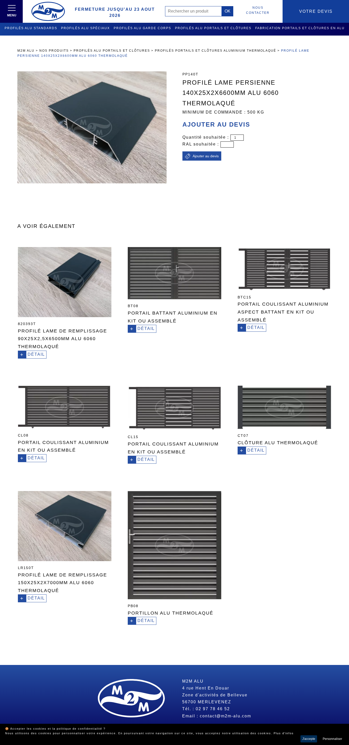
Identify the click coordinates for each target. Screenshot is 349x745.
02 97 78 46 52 (213, 709)
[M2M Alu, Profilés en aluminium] (48, 11)
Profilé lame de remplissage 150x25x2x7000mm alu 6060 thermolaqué (62, 582)
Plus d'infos (284, 733)
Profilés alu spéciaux (85, 28)
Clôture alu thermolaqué (278, 442)
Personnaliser (332, 739)
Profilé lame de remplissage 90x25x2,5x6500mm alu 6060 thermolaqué (62, 338)
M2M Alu (25, 50)
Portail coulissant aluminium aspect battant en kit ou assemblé (283, 312)
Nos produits (54, 50)
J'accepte (308, 739)
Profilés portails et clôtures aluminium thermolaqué (215, 50)
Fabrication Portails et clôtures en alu (300, 28)
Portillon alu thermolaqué (170, 613)
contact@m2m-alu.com (225, 716)
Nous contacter (258, 10)
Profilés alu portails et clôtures (213, 28)
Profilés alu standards (31, 28)
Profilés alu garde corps (142, 28)
